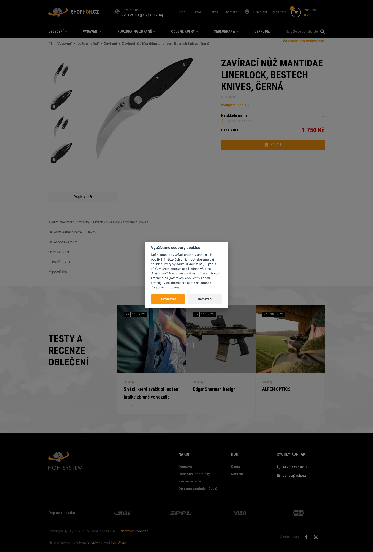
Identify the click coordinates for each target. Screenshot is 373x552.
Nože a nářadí (88, 44)
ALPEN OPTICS (276, 389)
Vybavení (64, 44)
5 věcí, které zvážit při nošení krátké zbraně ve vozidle (151, 393)
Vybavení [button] (91, 31)
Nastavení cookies (134, 531)
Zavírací (110, 44)
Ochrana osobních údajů (198, 489)
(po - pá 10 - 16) (151, 15)
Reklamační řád (191, 481)
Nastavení (205, 299)
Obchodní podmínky (194, 474)
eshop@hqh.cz (294, 475)
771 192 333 (130, 15)
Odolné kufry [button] (183, 31)
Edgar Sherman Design (214, 389)
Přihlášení (260, 12)
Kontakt (231, 12)
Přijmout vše (168, 299)
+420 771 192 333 (296, 467)
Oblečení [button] (56, 31)
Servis (214, 12)
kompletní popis (233, 105)
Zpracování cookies (165, 287)
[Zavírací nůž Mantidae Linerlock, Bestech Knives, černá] (61, 73)
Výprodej (262, 31)
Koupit (275, 145)
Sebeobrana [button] (225, 31)
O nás (197, 12)
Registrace (279, 12)
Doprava (185, 467)
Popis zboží (83, 197)
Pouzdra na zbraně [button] (135, 31)
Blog (182, 12)
